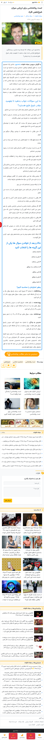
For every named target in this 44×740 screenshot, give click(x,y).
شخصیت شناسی (18, 362)
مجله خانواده (38, 16)
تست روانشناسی (30, 362)
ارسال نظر (8, 500)
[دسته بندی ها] (42, 2)
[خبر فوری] (1, 224)
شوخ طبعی (7, 362)
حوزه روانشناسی (18, 16)
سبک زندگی (29, 16)
